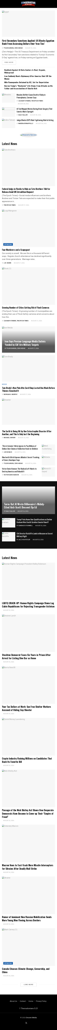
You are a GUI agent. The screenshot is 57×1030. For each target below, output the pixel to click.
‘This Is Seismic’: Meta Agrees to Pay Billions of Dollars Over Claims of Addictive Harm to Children (20, 447)
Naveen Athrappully (25, 123)
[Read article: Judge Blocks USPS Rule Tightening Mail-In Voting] (8, 123)
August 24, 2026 (8, 872)
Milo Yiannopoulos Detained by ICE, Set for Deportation (26, 82)
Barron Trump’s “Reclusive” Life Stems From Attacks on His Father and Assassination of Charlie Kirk (28, 87)
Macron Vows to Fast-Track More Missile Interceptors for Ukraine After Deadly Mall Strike (27, 866)
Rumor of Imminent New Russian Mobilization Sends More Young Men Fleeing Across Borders (27, 918)
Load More (28, 984)
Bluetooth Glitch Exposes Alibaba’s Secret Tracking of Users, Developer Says (20, 458)
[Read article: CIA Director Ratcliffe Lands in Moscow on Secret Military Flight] (8, 537)
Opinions (8, 244)
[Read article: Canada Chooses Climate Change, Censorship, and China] (28, 947)
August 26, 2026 (23, 438)
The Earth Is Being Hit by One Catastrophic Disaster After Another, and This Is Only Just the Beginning (26, 433)
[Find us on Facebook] (23, 1023)
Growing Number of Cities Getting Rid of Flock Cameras (25, 307)
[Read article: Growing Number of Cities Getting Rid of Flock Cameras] (28, 286)
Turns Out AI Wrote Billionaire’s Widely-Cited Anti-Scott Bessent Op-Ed (24, 505)
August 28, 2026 (23, 104)
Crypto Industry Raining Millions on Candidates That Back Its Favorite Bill (27, 760)
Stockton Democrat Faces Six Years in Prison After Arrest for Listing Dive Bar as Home (26, 656)
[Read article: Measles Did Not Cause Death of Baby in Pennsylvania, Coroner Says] (8, 98)
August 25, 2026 (40, 526)
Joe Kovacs (8, 452)
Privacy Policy (41, 1001)
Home (30, 1001)
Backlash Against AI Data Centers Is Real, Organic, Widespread (25, 71)
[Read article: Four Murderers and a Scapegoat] (28, 228)
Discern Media (31, 1017)
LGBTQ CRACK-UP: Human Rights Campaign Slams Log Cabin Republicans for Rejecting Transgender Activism (28, 604)
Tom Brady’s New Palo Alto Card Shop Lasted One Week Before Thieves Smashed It (28, 389)
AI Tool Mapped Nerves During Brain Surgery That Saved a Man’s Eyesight (34, 110)
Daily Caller (23, 115)
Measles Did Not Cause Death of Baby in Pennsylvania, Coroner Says (31, 96)
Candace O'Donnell (25, 526)
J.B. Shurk (7, 263)
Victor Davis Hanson (11, 475)
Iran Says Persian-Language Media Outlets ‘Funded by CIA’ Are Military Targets (25, 343)
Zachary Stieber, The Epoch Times (30, 101)
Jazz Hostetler (24, 540)
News (4, 384)
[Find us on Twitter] (26, 1023)
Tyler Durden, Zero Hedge (13, 48)
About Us (13, 1001)
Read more (10, 62)
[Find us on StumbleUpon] (32, 1023)
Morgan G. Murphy (10, 394)
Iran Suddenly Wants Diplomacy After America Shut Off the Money (27, 77)
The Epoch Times (10, 205)
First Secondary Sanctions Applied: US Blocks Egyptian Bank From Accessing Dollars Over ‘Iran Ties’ (28, 42)
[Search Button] (54, 4)
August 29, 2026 (30, 48)
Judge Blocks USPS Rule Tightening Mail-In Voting (35, 120)
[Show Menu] (3, 4)
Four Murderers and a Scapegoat (16, 249)
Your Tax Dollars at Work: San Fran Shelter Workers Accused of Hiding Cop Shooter (26, 708)
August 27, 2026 (23, 205)
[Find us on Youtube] (29, 1023)
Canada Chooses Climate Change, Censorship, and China (25, 970)
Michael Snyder (9, 438)
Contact (23, 1001)
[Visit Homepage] (28, 4)
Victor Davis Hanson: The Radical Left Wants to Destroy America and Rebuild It (19, 470)
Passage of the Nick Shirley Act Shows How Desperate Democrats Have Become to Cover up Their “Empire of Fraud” (28, 813)
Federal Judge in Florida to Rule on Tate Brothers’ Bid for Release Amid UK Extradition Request (26, 190)
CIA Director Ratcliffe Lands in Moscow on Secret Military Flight (35, 535)
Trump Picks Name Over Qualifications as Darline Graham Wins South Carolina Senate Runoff (34, 521)
